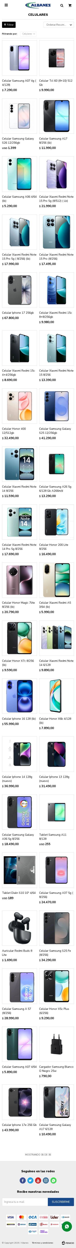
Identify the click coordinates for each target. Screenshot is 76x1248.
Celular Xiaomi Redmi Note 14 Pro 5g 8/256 (19, 547)
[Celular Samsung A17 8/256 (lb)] (56, 116)
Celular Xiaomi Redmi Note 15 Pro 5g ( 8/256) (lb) (19, 257)
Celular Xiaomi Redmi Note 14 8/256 (19, 489)
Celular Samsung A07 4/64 (19, 1067)
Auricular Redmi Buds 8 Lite (17, 953)
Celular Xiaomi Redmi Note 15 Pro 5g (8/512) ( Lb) (56, 199)
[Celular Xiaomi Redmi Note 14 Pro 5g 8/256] (19, 522)
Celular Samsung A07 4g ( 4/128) (19, 83)
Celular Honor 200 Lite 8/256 (53, 547)
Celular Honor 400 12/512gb (14, 431)
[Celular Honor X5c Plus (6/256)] (56, 986)
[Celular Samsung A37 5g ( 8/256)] (56, 870)
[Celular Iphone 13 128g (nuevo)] (56, 754)
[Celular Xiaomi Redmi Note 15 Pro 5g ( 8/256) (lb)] (19, 232)
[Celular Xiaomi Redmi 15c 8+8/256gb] (56, 290)
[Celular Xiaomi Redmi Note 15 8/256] (56, 348)
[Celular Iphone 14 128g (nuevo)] (19, 754)
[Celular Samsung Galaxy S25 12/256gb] (56, 406)
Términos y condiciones (42, 1242)
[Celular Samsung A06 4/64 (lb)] (19, 174)
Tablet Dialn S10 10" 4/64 (19, 893)
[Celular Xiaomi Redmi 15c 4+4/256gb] (19, 348)
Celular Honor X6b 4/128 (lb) (55, 721)
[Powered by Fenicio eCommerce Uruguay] (68, 1243)
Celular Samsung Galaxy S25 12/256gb (55, 431)
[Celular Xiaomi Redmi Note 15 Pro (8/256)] (56, 232)
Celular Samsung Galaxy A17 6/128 (55, 1127)
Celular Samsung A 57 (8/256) (16, 1011)
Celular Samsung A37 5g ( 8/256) (56, 895)
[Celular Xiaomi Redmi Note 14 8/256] (19, 464)
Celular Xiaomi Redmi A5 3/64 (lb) (55, 605)
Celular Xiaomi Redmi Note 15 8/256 (56, 373)
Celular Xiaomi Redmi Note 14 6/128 (56, 663)
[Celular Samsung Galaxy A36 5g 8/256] (19, 812)
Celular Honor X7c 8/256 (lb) (18, 663)
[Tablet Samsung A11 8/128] (56, 812)
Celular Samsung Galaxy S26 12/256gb (18, 141)
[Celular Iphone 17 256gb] (19, 290)
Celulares (27, 33)
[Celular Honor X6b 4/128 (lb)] (56, 696)
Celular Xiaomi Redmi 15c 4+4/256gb (18, 373)
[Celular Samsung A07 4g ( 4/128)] (19, 58)
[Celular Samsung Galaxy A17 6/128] (56, 1102)
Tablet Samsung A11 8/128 (52, 837)
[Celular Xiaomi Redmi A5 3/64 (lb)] (56, 580)
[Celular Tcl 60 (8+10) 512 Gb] (56, 58)
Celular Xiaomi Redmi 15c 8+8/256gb (55, 315)
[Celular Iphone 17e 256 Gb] (19, 1102)
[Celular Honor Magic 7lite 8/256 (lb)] (19, 580)
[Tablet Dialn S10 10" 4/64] (19, 870)
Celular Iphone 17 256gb (18, 313)
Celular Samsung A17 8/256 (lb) (53, 141)
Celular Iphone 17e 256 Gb (19, 1125)
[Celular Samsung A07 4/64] (19, 1044)
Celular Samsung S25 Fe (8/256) (55, 953)
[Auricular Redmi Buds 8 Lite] (19, 928)
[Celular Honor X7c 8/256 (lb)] (19, 638)
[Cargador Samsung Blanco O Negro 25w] (56, 1044)
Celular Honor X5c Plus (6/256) (54, 1011)
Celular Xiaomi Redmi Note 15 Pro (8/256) (56, 257)
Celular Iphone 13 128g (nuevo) (54, 779)
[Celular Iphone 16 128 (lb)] (19, 696)
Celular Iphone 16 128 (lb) (19, 719)
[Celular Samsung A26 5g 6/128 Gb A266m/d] (56, 464)
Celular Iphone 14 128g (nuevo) (17, 779)
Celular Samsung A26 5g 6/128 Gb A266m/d (55, 489)
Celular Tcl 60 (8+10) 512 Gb (55, 83)
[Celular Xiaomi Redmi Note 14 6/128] (56, 638)
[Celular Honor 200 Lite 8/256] (56, 522)
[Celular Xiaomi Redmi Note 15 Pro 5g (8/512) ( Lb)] (56, 174)
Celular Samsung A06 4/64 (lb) (19, 199)
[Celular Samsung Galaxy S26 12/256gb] (19, 116)
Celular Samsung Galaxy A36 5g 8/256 (18, 837)
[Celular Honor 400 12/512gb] (19, 406)
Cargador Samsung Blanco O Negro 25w (56, 1069)
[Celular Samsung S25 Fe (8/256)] (56, 928)
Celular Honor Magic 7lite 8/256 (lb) (18, 605)
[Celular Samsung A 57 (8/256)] (19, 986)
